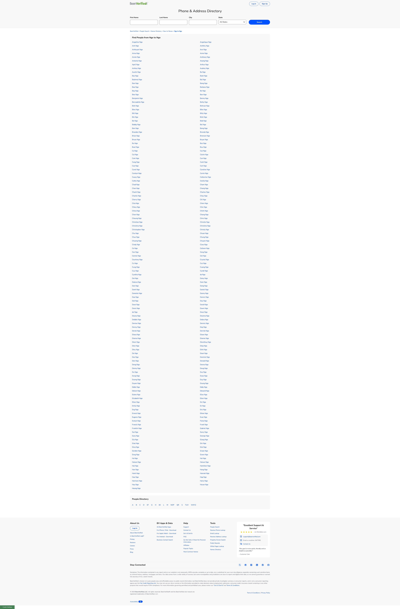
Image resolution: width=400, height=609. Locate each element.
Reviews (132, 542)
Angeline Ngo (137, 42)
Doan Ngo (204, 353)
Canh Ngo (203, 162)
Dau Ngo (203, 301)
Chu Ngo (135, 233)
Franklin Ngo (137, 428)
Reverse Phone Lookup (217, 530)
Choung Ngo (136, 218)
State (220, 17)
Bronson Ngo (205, 136)
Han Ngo (135, 469)
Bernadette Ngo (138, 102)
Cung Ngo (136, 267)
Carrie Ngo (204, 173)
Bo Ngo (135, 121)
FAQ (184, 537)
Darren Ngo (204, 297)
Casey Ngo (136, 177)
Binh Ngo (203, 117)
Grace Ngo (204, 451)
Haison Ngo (136, 462)
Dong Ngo (136, 364)
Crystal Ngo (204, 259)
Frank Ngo (204, 424)
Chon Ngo (136, 214)
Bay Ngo (135, 91)
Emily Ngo (136, 406)
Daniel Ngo (204, 289)
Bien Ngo (135, 109)
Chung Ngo (204, 237)
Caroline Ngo (205, 169)
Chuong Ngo (136, 241)
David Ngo (204, 304)
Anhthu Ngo (204, 46)
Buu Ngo (203, 147)
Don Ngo (135, 361)
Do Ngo (135, 353)
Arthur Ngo (204, 64)
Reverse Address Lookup (218, 537)
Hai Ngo (203, 458)
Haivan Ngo (204, 462)
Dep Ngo (203, 327)
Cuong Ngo (204, 267)
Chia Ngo (135, 203)
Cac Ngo (203, 151)
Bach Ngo (203, 76)
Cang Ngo (135, 162)
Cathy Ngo (136, 181)
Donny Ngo (136, 368)
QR (178, 505)
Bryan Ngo (204, 139)
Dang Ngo (204, 286)
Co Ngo (135, 248)
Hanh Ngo (136, 473)
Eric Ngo (203, 409)
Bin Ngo (135, 117)
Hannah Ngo (204, 473)
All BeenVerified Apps (164, 527)
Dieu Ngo (135, 349)
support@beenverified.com (251, 537)
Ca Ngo (135, 151)
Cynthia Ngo (136, 274)
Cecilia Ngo (204, 181)
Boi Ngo (203, 124)
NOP (172, 505)
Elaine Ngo (136, 394)
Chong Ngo (204, 214)
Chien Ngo (204, 203)
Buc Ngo (203, 143)
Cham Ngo (204, 184)
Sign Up (265, 4)
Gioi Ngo (203, 447)
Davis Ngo (136, 308)
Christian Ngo (137, 222)
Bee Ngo (135, 94)
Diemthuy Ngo (205, 342)
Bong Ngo (204, 128)
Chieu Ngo (136, 207)
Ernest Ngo (136, 413)
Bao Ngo (135, 87)
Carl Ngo (203, 166)
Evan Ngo (203, 417)
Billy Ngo (203, 113)
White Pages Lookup (217, 546)
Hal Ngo (135, 466)
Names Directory (156, 31)
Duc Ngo (203, 372)
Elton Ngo (136, 402)
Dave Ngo (135, 304)
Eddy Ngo (203, 387)
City (190, 17)
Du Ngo (135, 372)
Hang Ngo (204, 469)
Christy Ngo (204, 229)
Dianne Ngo (204, 338)
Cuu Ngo (135, 271)
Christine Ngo (205, 226)
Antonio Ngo (137, 61)
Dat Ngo (135, 301)
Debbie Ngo (136, 319)
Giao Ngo (135, 443)
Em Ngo (203, 402)
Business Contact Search (165, 540)
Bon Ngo (135, 128)
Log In (254, 4)
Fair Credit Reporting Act (148, 583)
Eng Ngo (135, 409)
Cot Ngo (203, 256)
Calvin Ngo (204, 154)
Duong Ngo (136, 379)
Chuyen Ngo (204, 241)
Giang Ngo (204, 439)
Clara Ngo (204, 244)
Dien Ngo (135, 346)
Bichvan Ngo (204, 106)
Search (259, 22)
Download (172, 530)
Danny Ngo (204, 293)
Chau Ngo (203, 196)
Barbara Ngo (204, 87)
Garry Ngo (204, 432)
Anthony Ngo (205, 57)
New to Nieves (168, 31)
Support (186, 527)
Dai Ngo (135, 278)
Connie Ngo (136, 256)
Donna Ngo (204, 364)
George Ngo (204, 436)
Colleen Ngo (204, 248)
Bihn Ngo (203, 109)
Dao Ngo (135, 297)
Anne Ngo (204, 53)
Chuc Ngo (135, 237)
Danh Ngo (136, 289)
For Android (161, 537)
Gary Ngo (135, 436)
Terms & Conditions (233, 585)
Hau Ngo (135, 484)
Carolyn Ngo (136, 173)
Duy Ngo (203, 379)
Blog (131, 552)
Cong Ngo (203, 252)
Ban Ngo (135, 83)
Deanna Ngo (204, 316)
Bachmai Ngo (137, 79)
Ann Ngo (203, 49)
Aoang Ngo (204, 61)
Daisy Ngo (204, 278)
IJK (160, 505)
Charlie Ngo (136, 196)
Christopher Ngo (138, 229)
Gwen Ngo (204, 454)
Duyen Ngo (136, 383)
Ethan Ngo (204, 413)
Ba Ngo (203, 72)
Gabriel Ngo (204, 428)
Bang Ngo (203, 83)
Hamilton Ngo (205, 466)
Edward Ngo (204, 391)
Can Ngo (203, 158)
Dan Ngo (135, 286)
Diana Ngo (136, 334)
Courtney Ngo (137, 259)
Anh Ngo (135, 46)
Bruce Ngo (136, 139)
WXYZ (193, 505)
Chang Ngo (204, 188)
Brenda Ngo (204, 132)
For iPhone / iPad (162, 530)
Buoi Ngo (135, 147)
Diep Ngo (203, 346)
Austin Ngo (136, 72)
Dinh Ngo (203, 349)
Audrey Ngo (204, 68)
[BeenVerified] (139, 4)
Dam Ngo (203, 282)
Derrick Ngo (204, 331)
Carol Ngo (136, 169)
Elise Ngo (203, 394)
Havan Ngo (204, 484)
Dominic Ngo (205, 357)
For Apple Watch (162, 533)
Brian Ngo (136, 136)
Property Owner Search (218, 540)
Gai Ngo (135, 432)
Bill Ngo (135, 113)
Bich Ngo (135, 106)
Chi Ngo (203, 199)
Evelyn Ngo (136, 421)
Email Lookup (214, 533)
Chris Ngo (204, 218)
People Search (144, 31)
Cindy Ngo (136, 244)
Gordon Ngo (136, 451)
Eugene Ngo (136, 417)
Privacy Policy (265, 593)
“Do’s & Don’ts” (219, 585)
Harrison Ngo (137, 481)
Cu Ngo (135, 263)
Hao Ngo (135, 477)
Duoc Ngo (203, 376)
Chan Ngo (135, 188)
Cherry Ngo (136, 199)
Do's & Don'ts (187, 533)
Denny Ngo (136, 327)
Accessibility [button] (134, 602)
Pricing (132, 539)
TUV (187, 505)
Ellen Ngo (203, 398)
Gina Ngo (135, 447)
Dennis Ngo (204, 323)
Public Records (215, 543)
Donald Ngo (204, 361)
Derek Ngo (136, 331)
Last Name (163, 17)
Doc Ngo (135, 357)
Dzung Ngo (204, 383)
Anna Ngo (136, 53)
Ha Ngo (135, 458)
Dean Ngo (204, 312)
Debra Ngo (204, 319)
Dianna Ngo (136, 338)
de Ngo (135, 312)
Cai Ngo (135, 154)
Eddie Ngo (136, 387)
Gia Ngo (135, 439)
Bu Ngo (135, 143)
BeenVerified (134, 31)
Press (132, 549)
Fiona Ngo (204, 421)
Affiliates (186, 545)
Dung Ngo (136, 376)
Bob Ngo (203, 121)
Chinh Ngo (204, 211)
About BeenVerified (136, 533)
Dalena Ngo (136, 282)
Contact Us (187, 530)
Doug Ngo (204, 368)
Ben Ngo (203, 94)
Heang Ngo (136, 488)
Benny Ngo (204, 98)
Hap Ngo (203, 477)
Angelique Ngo (205, 42)
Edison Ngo (136, 391)
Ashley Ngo (136, 68)
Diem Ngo (136, 342)
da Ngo (202, 274)
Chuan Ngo (204, 233)
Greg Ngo (135, 454)
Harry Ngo (204, 481)
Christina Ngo (137, 226)
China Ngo (136, 211)
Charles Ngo (204, 192)
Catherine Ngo (205, 177)
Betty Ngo (204, 102)
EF (148, 505)
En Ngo (202, 406)
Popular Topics (188, 549)
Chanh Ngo (136, 192)
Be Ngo (203, 91)
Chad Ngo (135, 184)
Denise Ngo (136, 323)
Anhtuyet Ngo (137, 49)
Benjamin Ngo (137, 98)
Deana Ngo (136, 316)
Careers (132, 546)
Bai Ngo (203, 79)
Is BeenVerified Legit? (137, 536)
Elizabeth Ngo (137, 398)
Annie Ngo (136, 57)
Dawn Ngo (204, 308)
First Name (134, 17)
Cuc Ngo (203, 263)
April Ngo (135, 64)
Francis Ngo (136, 424)
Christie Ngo (204, 222)
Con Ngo (135, 252)
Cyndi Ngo (204, 271)
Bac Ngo (135, 76)
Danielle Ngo (137, 293)
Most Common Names (190, 552)
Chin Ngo (203, 207)
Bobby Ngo (136, 124)
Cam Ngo (135, 158)
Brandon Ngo (137, 132)
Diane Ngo (204, 334)
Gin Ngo (203, 443)
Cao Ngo (135, 166)
